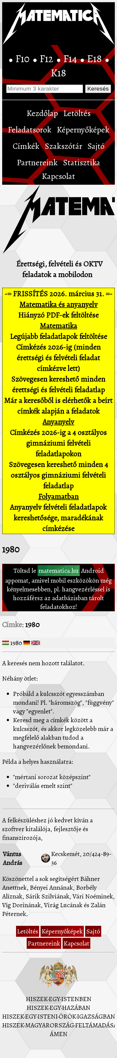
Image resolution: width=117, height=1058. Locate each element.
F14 (71, 58)
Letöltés (77, 113)
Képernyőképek (83, 129)
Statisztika (81, 162)
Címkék (26, 146)
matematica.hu (59, 570)
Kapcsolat (58, 176)
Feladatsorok (29, 129)
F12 (48, 58)
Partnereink (37, 162)
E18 (95, 58)
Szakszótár (63, 146)
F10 (24, 58)
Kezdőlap (42, 113)
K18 (58, 73)
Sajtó (96, 146)
